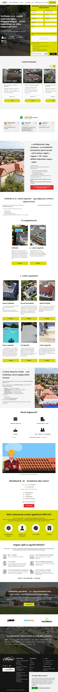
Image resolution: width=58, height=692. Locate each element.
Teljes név (33, 14)
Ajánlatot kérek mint (49, 10)
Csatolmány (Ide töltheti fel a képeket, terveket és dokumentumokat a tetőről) (44, 34)
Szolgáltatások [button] (16, 2)
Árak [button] (32, 2)
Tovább (12, 100)
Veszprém (30, 644)
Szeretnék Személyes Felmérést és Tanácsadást (41, 46)
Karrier (42, 2)
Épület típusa (33, 10)
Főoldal (10, 2)
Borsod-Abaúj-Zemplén (25, 639)
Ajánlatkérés (32, 662)
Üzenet (32, 26)
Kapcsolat (46, 2)
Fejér (50, 639)
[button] (54, 127)
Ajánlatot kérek (52, 2)
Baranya (7, 639)
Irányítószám (47, 18)
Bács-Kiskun (12, 639)
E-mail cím (47, 14)
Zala (32, 639)
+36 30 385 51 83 (19, 664)
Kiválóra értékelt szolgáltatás (31, 117)
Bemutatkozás (28, 2)
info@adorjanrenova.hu (48, 664)
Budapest (37, 639)
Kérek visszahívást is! (36, 48)
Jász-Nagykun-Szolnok (30, 642)
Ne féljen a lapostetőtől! (47, 668)
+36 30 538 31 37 (19, 670)
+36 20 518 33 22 (19, 681)
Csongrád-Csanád (44, 639)
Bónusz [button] (21, 2)
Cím (46, 22)
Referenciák (37, 2)
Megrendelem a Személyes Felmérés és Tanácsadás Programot (42, 187)
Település (33, 22)
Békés (18, 639)
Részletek (20, 263)
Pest (6, 644)
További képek (12, 96)
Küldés (53, 53)
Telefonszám (33, 18)
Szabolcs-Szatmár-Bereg (18, 644)
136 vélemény (37, 133)
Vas (25, 644)
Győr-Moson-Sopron (9, 642)
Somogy (10, 644)
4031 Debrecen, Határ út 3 (48, 660)
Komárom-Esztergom (41, 642)
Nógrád (48, 642)
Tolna (34, 644)
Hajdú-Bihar (18, 642)
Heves (23, 642)
